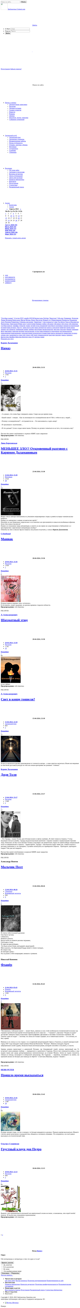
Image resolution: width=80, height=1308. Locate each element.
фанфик (12, 337)
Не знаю (6, 1269)
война (44, 324)
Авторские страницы (16, 139)
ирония (66, 326)
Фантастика (5, 324)
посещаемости (10, 279)
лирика (3, 329)
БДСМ (31, 318)
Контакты (12, 181)
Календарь (13, 205)
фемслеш (18, 337)
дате (6, 275)
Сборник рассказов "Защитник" (30, 322)
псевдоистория (26, 333)
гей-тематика (73, 324)
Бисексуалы (38, 318)
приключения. (16, 333)
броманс (39, 324)
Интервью (12, 147)
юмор (42, 337)
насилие (63, 329)
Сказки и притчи (15, 110)
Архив (7, 203)
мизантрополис (47, 329)
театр (36, 335)
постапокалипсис (66, 331)
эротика (37, 337)
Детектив (75, 318)
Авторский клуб (11, 135)
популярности (10, 277)
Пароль (7, 31)
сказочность (13, 335)
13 (19, 216)
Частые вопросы (21, 1280)
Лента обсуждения (15, 178)
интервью (59, 326)
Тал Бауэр (61, 322)
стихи (28, 335)
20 (19, 218)
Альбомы (12, 150)
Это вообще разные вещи (12, 1271)
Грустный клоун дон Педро (21, 1149)
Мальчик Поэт (12, 867)
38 (6, 481)
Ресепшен (8, 168)
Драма (3, 320)
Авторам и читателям (16, 172)
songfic (26, 318)
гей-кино (50, 324)
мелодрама (38, 329)
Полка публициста (15, 143)
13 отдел (17, 318)
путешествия (45, 333)
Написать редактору (27, 1284)
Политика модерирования (37, 1280)
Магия (23, 320)
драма (28, 326)
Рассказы (12, 106)
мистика (57, 329)
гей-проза (57, 324)
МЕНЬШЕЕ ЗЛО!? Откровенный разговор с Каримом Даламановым (34, 450)
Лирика (12, 116)
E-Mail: (7, 29)
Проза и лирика (10, 103)
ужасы (63, 335)
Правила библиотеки (16, 179)
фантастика (5, 337)
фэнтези (25, 337)
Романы (12, 114)
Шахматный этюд (14, 620)
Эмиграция (14, 324)
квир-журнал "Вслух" (14, 327)
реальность (59, 333)
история (4, 327)
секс (7, 335)
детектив (22, 326)
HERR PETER (7, 1070)
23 (9, 220)
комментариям (10, 281)
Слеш (55, 322)
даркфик (16, 326)
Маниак (7, 539)
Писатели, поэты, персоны (18, 117)
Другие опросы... (7, 1275)
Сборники (12, 152)
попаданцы (55, 331)
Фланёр (6, 965)
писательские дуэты (32, 331)
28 (6, 1103)
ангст (25, 324)
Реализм (8, 322)
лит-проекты (10, 329)
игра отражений (42, 326)
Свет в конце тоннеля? (18, 699)
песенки (21, 331)
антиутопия (31, 324)
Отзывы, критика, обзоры (18, 145)
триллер (58, 335)
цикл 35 (31, 337)
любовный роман (22, 329)
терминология (43, 335)
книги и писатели (53, 327)
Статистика (13, 185)
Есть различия (8, 1267)
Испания (9, 320)
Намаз (5, 348)
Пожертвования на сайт (55, 1280)
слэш (20, 335)
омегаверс (8, 331)
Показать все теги (7, 339)
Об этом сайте (14, 170)
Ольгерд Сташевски (10, 1144)
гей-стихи (64, 324)
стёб (31, 335)
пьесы (53, 333)
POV (22, 318)
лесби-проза (70, 327)
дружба (33, 326)
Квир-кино (16, 320)
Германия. (67, 318)
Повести (12, 112)
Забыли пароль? (16, 69)
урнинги (69, 335)
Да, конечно (7, 1265)
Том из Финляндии (72, 322)
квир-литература (40, 327)
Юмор (20, 324)
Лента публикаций (16, 176)
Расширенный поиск (16, 187)
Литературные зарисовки (18, 104)
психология (36, 333)
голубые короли (6, 326)
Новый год (47, 320)
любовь (31, 329)
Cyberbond (6, 534)
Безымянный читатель (13, 893)
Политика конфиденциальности (46, 1284)
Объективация (56, 320)
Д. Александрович (9, 615)
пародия (15, 331)
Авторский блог (15, 137)
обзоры (68, 329)
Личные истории (15, 108)
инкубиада (52, 326)
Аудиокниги (13, 148)
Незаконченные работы (17, 141)
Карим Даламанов (9, 343)
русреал (74, 333)
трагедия (51, 335)
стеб (23, 335)
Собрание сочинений (16, 119)
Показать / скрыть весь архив (15, 238)
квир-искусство (28, 327)
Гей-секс (61, 318)
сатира (3, 335)
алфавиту (8, 283)
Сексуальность (47, 322)
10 (11, 216)
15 (6, 218)
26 (16, 220)
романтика (67, 333)
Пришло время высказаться (22, 1075)
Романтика (15, 322)
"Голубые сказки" (7, 318)
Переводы (65, 320)
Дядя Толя (9, 774)
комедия (63, 327)
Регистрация (5, 69)
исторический (74, 326)
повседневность (45, 331)
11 (13, 216)
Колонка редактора (16, 174)
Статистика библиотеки (53, 1290)
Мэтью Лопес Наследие (34, 320)
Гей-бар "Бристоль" (50, 318)
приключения (6, 333)
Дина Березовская (9, 443)
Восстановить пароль (12, 1290)
